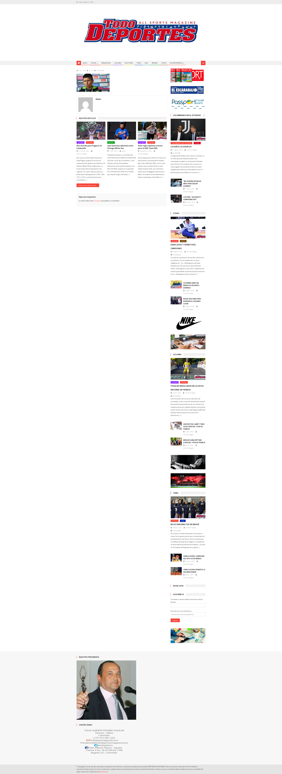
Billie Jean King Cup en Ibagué (185, 524)
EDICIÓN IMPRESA (176, 63)
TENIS (139, 63)
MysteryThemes (103, 772)
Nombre (173, 602)
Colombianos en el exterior (187, 115)
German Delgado (82, 154)
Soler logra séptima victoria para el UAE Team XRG (150, 147)
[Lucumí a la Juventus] (188, 129)
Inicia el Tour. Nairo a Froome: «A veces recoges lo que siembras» (89, 185)
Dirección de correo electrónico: (181, 611)
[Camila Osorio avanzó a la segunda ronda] (176, 571)
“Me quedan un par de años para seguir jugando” (192, 183)
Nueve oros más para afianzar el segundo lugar (192, 301)
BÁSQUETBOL (106, 63)
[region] (141, 30)
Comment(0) (100, 70)
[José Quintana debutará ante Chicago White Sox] (121, 131)
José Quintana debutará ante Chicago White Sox (120, 147)
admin (91, 70)
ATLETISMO (129, 63)
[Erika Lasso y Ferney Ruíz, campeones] (188, 227)
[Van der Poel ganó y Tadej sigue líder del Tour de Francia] (176, 426)
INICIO (85, 63)
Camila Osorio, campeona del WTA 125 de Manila (193, 557)
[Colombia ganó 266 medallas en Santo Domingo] (176, 284)
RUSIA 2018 (178, 585)
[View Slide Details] (141, 30)
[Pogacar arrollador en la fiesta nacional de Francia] (188, 369)
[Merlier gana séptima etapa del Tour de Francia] (176, 442)
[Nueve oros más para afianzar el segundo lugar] (176, 300)
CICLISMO (117, 63)
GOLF (146, 63)
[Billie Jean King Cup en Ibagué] (188, 507)
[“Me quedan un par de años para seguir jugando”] (176, 183)
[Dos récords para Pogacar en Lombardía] (91, 131)
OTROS (163, 63)
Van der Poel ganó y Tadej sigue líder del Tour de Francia (194, 426)
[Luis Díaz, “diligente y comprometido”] (176, 199)
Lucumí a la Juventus (181, 146)
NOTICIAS (90, 142)
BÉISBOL (155, 63)
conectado (97, 201)
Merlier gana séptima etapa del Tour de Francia (194, 441)
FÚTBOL (93, 63)
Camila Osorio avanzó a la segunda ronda (194, 570)
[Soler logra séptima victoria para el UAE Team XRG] (152, 131)
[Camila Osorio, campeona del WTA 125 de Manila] (176, 558)
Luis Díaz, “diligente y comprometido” (192, 198)
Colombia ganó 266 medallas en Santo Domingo (191, 285)
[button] (93, 83)
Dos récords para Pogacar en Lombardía (89, 147)
